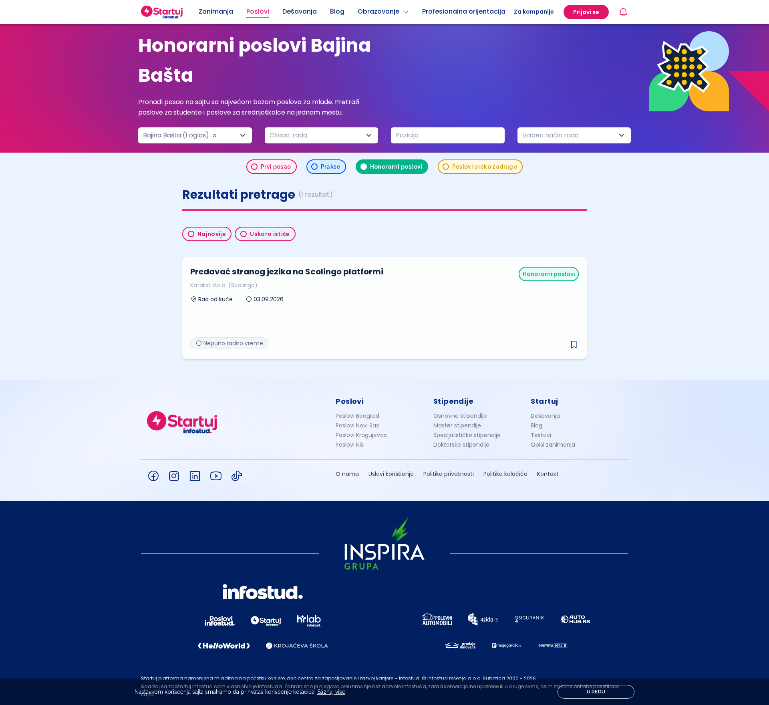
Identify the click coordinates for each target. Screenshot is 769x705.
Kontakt (548, 474)
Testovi (541, 435)
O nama (347, 474)
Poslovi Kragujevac (361, 435)
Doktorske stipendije (461, 445)
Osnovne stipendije (460, 416)
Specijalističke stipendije (467, 435)
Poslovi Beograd (357, 416)
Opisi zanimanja (553, 445)
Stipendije (453, 401)
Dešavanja (545, 416)
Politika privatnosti (448, 474)
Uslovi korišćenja (391, 474)
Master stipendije (457, 425)
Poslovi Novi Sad (358, 425)
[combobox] (195, 135)
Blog (536, 425)
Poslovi (350, 401)
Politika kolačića (505, 474)
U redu (596, 692)
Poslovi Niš (350, 445)
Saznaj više (331, 692)
